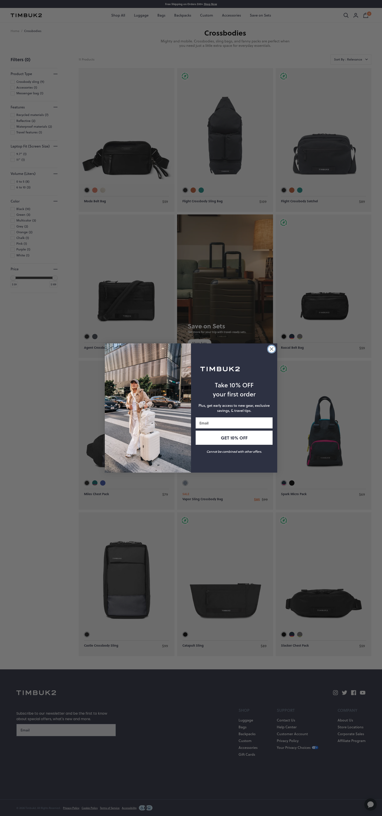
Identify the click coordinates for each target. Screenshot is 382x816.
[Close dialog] (271, 349)
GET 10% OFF (234, 437)
